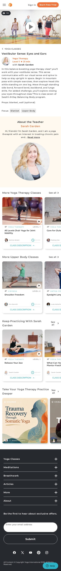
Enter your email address (19, 524)
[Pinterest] (38, 552)
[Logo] (10, 5)
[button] (39, 221)
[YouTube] (30, 552)
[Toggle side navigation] (4, 5)
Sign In (32, 5)
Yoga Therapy (20, 58)
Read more (34, 137)
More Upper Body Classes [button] (20, 257)
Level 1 (16, 61)
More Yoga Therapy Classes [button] (21, 192)
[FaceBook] (14, 552)
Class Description (20, 245)
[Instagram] (47, 552)
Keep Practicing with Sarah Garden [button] (21, 323)
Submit (30, 539)
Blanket (14, 111)
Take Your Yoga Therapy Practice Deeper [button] (25, 391)
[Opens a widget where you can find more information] (50, 566)
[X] (22, 552)
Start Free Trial (47, 5)
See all (52, 192)
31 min (26, 61)
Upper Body (28, 111)
